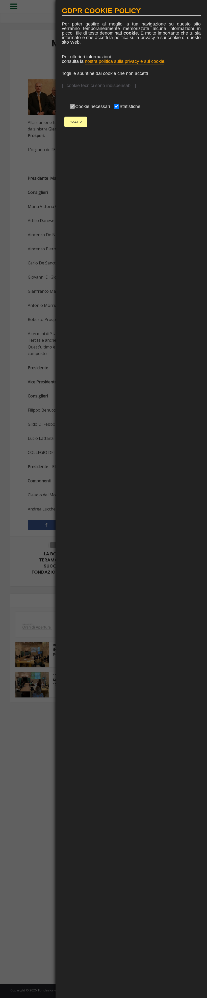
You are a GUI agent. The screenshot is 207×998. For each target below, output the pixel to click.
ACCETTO (76, 121)
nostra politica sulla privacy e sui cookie (124, 61)
